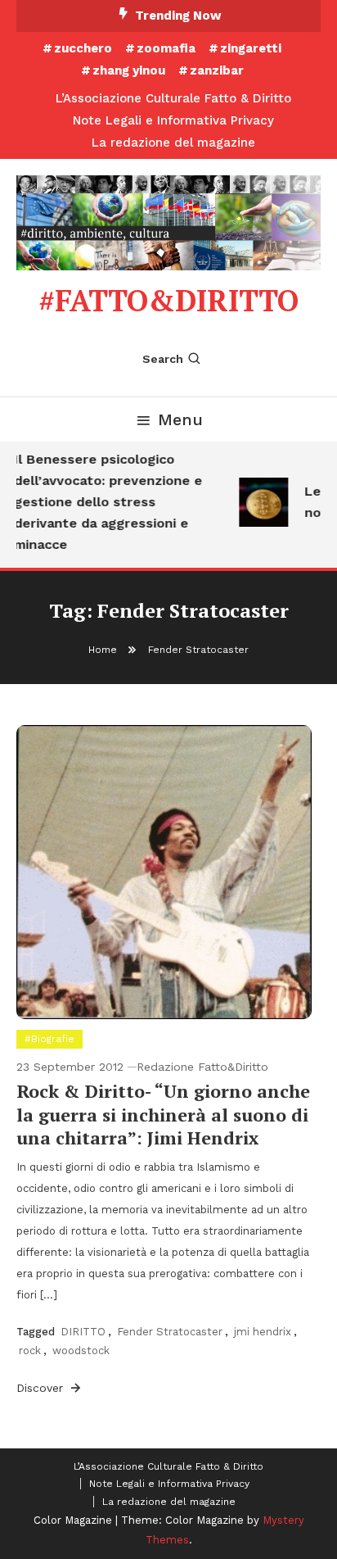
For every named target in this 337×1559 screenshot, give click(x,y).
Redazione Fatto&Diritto (202, 1066)
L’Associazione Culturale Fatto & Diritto (173, 98)
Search (162, 358)
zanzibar (217, 70)
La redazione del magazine (173, 142)
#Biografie (49, 1039)
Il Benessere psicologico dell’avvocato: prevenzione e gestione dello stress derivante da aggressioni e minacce (105, 501)
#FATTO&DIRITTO (168, 300)
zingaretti (250, 48)
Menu (180, 419)
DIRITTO (83, 1332)
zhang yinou (128, 70)
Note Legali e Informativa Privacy (173, 120)
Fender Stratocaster (169, 1332)
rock (30, 1350)
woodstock (81, 1350)
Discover (41, 1387)
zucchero (83, 48)
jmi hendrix (262, 1332)
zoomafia (166, 48)
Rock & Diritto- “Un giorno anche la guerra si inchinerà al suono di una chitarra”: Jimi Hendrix (163, 1114)
